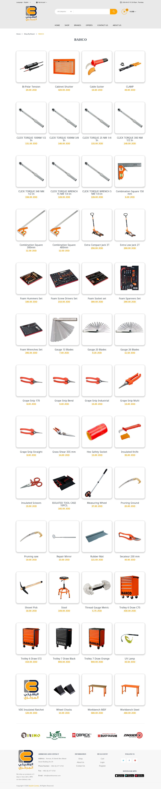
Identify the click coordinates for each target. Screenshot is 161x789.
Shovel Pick (31, 607)
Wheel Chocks (64, 710)
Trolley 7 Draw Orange (97, 659)
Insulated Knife (129, 452)
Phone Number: (44, 766)
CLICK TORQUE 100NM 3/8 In (64, 139)
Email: (40, 775)
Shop (67, 25)
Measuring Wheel (97, 503)
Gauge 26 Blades (129, 349)
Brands (77, 25)
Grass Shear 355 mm (64, 452)
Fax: (40, 771)
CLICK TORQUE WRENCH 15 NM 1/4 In (64, 192)
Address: (41, 758)
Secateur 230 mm (130, 556)
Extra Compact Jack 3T (96, 245)
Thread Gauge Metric (97, 607)
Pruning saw (31, 556)
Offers (89, 25)
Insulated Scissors (31, 503)
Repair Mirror (64, 556)
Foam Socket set (97, 298)
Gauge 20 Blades (97, 349)
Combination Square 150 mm (130, 192)
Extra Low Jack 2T (130, 245)
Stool (64, 607)
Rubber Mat (97, 556)
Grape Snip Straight (31, 452)
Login (102, 762)
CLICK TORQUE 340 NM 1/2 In (31, 192)
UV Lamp (130, 659)
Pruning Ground (130, 503)
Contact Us (102, 25)
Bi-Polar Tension (31, 87)
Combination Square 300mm (31, 246)
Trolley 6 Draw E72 (31, 659)
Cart (102, 759)
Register (102, 766)
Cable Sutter (97, 87)
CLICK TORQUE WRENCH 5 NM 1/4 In (96, 192)
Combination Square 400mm (64, 246)
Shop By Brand (29, 34)
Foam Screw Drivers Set (64, 298)
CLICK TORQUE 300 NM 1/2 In (130, 139)
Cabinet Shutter (64, 87)
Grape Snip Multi (129, 401)
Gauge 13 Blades (64, 349)
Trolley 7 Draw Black (64, 659)
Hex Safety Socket (97, 452)
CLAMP (130, 87)
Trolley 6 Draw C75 (129, 607)
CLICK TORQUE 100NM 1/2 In (31, 139)
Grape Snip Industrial (97, 401)
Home (57, 25)
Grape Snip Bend (64, 401)
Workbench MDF (97, 710)
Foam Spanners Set (130, 298)
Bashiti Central (34, 786)
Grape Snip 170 (31, 401)
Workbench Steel (129, 710)
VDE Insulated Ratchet (31, 710)
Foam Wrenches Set (31, 349)
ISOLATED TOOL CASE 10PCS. (64, 504)
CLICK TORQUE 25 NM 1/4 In (97, 139)
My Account (42, 2)
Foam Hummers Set (31, 298)
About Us (117, 25)
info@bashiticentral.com (52, 775)
